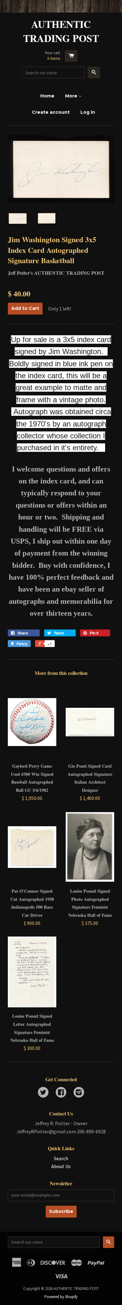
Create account (51, 112)
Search (61, 1158)
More (72, 96)
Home (47, 96)
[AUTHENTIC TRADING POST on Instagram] (79, 1093)
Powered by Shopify (61, 1296)
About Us (61, 1166)
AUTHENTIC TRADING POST (61, 31)
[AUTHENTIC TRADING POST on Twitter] (43, 1093)
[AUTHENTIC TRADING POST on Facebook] (61, 1093)
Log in (87, 112)
